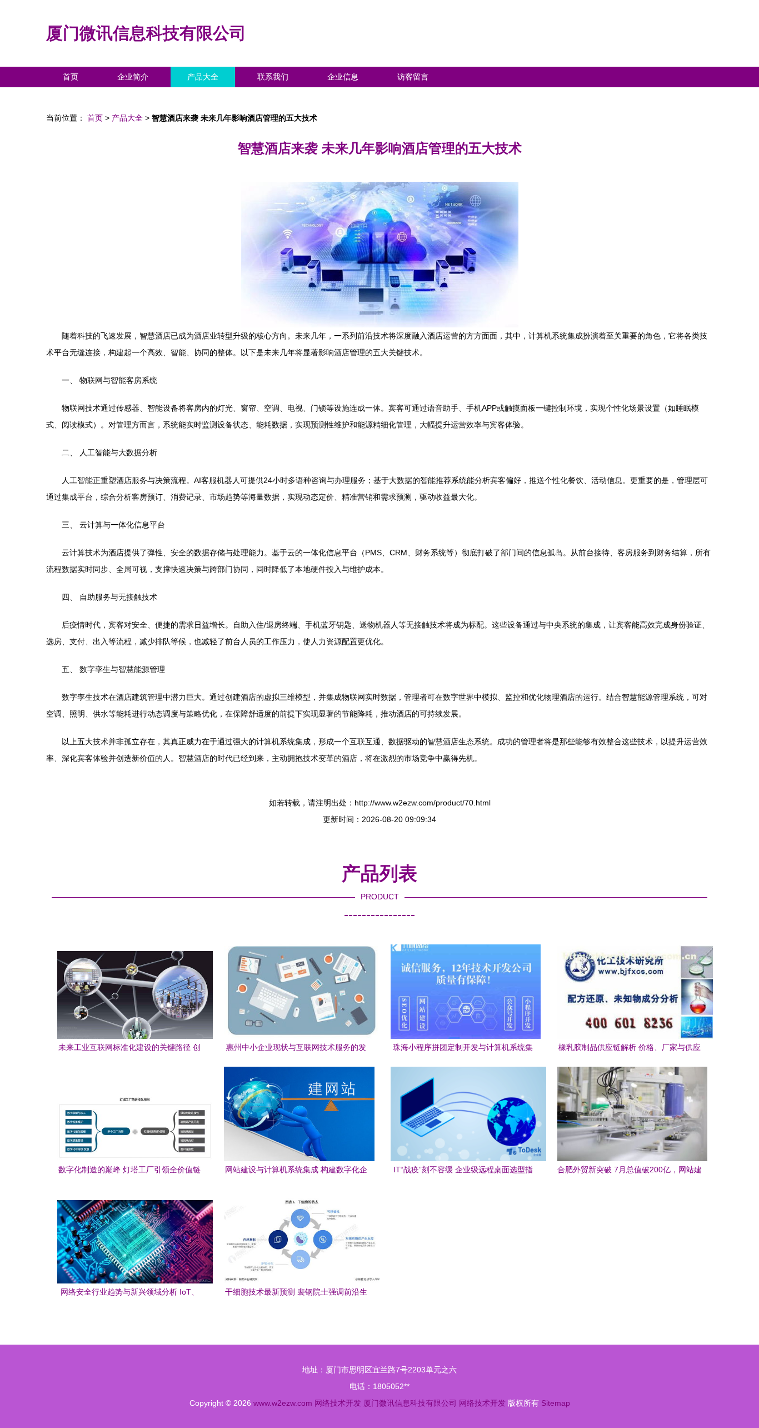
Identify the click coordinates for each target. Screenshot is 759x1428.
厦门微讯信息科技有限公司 (146, 33)
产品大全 (202, 76)
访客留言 (412, 76)
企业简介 (132, 76)
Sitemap (555, 1403)
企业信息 (342, 76)
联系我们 (272, 76)
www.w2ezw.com (282, 1403)
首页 (70, 76)
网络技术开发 (337, 1403)
